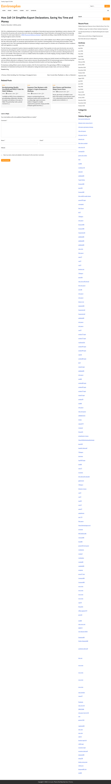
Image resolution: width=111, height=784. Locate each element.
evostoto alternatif (83, 751)
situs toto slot (81, 624)
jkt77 (79, 212)
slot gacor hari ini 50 (83, 713)
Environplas (11, 6)
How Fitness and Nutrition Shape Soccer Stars (62, 88)
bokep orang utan (82, 762)
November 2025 (82, 70)
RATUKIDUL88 (82, 533)
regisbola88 (81, 726)
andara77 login (82, 334)
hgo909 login (81, 460)
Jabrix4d (80, 172)
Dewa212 (80, 432)
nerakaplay (81, 558)
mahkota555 (81, 342)
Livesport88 (81, 578)
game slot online (82, 155)
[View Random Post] (108, 10)
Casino (22, 10)
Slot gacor (81, 253)
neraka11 (80, 554)
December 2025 (82, 67)
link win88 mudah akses (84, 196)
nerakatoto (81, 550)
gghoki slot (81, 480)
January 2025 (81, 97)
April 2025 (80, 89)
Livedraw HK (81, 167)
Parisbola (80, 702)
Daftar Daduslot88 (83, 641)
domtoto (80, 456)
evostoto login (82, 747)
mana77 (80, 696)
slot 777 (80, 517)
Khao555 (80, 606)
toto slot (80, 729)
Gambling (33, 10)
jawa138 (80, 188)
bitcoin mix (81, 302)
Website (3, 147)
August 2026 (81, 45)
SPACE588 (81, 709)
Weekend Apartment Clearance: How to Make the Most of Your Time (93, 26)
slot (79, 716)
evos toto (80, 586)
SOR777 (80, 628)
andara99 (80, 399)
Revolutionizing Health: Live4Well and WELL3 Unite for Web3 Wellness (13, 89)
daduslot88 (81, 306)
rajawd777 (81, 424)
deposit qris (81, 139)
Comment (4, 120)
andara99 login (82, 346)
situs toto (80, 249)
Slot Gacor (81, 208)
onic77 (80, 505)
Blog (7, 69)
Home (3, 10)
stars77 (80, 257)
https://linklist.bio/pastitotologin (86, 440)
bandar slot (81, 269)
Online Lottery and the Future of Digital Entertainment (90, 36)
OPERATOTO (81, 415)
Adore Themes (69, 782)
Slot (27, 10)
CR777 (80, 737)
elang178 (80, 758)
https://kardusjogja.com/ (84, 525)
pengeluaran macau (83, 436)
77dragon (80, 216)
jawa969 (80, 444)
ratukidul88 (81, 566)
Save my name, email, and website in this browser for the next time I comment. (23, 155)
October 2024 (81, 105)
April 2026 (80, 56)
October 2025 (81, 73)
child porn (81, 765)
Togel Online (81, 180)
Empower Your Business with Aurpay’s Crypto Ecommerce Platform (37, 89)
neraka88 (80, 562)
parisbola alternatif (83, 648)
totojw (80, 419)
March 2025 (81, 92)
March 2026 (81, 59)
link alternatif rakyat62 (84, 476)
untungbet (81, 204)
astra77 (80, 509)
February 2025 (81, 94)
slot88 (80, 163)
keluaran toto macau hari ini (85, 123)
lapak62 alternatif (82, 448)
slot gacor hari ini (82, 135)
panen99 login (82, 200)
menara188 (81, 537)
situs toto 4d (81, 147)
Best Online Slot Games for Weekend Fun (87, 38)
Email (41, 140)
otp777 (80, 602)
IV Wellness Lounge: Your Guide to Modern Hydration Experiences (93, 29)
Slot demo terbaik (82, 143)
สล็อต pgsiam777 (82, 611)
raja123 (80, 354)
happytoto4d (81, 233)
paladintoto (81, 513)
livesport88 (81, 184)
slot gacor (80, 220)
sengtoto (80, 570)
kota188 (80, 541)
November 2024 (82, 103)
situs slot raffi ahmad (83, 281)
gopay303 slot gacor (83, 546)
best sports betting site (84, 119)
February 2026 (81, 62)
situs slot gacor (82, 131)
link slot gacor (81, 285)
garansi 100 (81, 720)
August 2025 (81, 78)
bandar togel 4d (82, 740)
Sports (15, 10)
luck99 (80, 501)
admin (19, 25)
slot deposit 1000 (83, 631)
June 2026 (80, 51)
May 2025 (80, 86)
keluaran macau (82, 489)
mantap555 (81, 151)
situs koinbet (81, 692)
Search (80, 16)
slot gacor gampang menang (85, 127)
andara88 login (82, 359)
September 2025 (82, 75)
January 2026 (81, 64)
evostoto (80, 472)
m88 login (81, 744)
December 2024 (82, 100)
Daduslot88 (81, 637)
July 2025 (80, 81)
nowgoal (80, 428)
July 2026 (80, 48)
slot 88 (80, 289)
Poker (9, 10)
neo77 (79, 330)
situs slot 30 (81, 705)
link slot (80, 658)
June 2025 (80, 84)
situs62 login (81, 367)
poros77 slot (81, 574)
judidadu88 (81, 176)
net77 (79, 261)
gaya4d (80, 615)
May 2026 (80, 53)
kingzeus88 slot (82, 769)
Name (3, 140)
